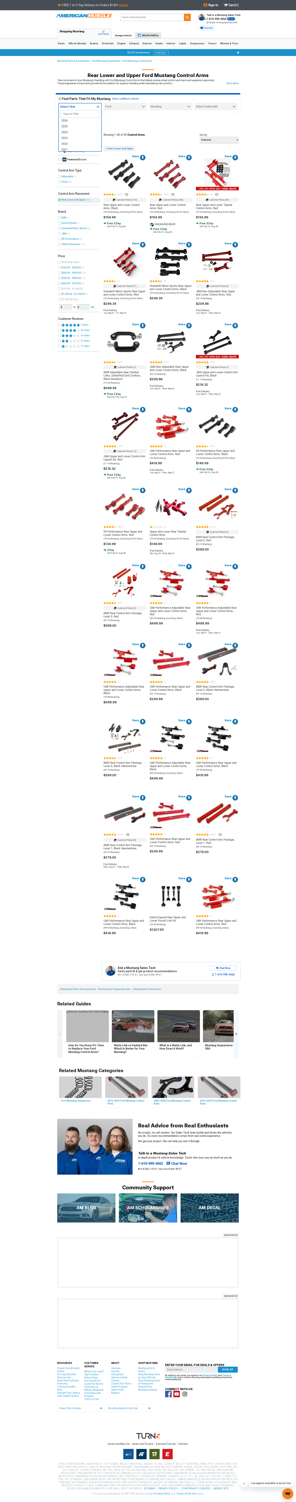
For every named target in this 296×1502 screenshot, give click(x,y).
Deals (61, 43)
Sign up (227, 1369)
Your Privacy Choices (195, 1488)
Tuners (212, 43)
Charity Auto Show (121, 1383)
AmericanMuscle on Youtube (176, 1394)
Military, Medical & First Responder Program (93, 1393)
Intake (159, 43)
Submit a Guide (119, 1377)
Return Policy (91, 1377)
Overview (116, 1368)
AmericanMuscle (119, 1444)
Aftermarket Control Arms (147, 989)
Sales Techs (117, 1389)
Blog (59, 1389)
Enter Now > (161, 53)
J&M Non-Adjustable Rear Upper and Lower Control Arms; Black (169, 368)
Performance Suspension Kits (114, 989)
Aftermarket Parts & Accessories (78, 989)
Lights (182, 43)
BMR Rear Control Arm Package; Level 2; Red (215, 538)
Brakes (94, 43)
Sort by (203, 134)
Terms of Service (186, 1493)
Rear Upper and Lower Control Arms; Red (168, 206)
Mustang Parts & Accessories (73, 61)
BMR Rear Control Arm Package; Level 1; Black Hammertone (122, 846)
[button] (206, 28)
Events (60, 1371)
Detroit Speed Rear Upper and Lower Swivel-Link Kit (168, 919)
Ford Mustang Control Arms (137, 61)
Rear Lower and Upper (73, 199)
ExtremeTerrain (166, 1444)
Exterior (147, 43)
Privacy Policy (210, 1375)
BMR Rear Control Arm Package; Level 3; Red (122, 615)
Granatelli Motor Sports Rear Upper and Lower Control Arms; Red (124, 293)
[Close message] (238, 53)
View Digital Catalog (68, 1396)
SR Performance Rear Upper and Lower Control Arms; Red (122, 533)
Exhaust (134, 43)
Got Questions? (92, 1380)
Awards (115, 1371)
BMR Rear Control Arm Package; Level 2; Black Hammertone (215, 688)
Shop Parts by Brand (68, 1380)
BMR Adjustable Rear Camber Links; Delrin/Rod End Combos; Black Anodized (122, 375)
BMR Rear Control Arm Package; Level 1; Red (215, 841)
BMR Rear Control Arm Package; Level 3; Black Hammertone (122, 764)
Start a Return (91, 1374)
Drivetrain (108, 43)
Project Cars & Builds (68, 1368)
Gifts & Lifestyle (77, 43)
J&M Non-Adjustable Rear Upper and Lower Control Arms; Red (215, 293)
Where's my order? (94, 1371)
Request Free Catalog (68, 1392)
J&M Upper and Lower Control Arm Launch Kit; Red (124, 458)
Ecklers (183, 1444)
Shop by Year (64, 1377)
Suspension (197, 43)
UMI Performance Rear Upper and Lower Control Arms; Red (170, 452)
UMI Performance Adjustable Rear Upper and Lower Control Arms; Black (123, 690)
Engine (121, 43)
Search (187, 17)
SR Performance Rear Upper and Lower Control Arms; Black (215, 452)
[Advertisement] (148, 1263)
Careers (115, 1380)
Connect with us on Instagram (185, 1394)
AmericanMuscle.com (84, 16)
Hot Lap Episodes (66, 1374)
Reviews (115, 1392)
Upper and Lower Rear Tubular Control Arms (168, 533)
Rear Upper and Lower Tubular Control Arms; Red (214, 206)
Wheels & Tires (229, 43)
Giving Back (117, 1374)
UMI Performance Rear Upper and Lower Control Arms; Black (170, 688)
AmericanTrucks (142, 1444)
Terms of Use (91, 1399)
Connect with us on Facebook (168, 1394)
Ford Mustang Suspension (106, 61)
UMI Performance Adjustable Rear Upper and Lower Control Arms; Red (170, 611)
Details (123, 5)
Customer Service (93, 1383)
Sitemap (149, 1488)
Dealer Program (119, 1386)
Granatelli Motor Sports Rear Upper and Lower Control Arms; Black (171, 287)
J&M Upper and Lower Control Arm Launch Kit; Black (217, 374)
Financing (62, 1383)
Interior (170, 43)
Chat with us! (91, 1386)
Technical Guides (66, 1386)
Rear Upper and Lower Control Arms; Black (121, 206)
